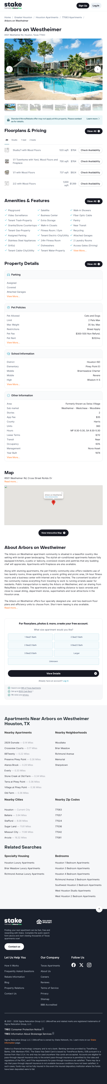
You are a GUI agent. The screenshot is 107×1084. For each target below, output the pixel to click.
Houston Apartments (47, 17)
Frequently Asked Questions (19, 971)
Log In (96, 5)
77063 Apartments (72, 17)
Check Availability (90, 150)
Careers (45, 976)
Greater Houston (23, 17)
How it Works (11, 965)
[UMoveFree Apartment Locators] (13, 921)
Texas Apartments (50, 965)
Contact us (14, 946)
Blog (6, 982)
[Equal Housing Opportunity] (44, 921)
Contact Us (10, 993)
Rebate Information (14, 976)
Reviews (45, 982)
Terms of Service (50, 988)
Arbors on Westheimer (32, 29)
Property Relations (14, 988)
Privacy (44, 993)
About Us (46, 971)
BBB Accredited (49, 1004)
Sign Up (83, 5)
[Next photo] (97, 69)
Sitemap (45, 999)
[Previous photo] (9, 69)
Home (7, 17)
